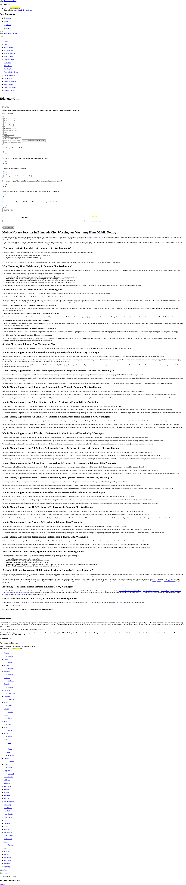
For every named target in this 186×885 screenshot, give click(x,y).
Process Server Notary (22, 592)
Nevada (6, 798)
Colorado (7, 684)
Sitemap (2, 884)
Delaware (7, 696)
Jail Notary (7, 63)
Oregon (6, 826)
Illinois (6, 727)
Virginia (6, 854)
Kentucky (7, 752)
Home (6, 41)
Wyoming (7, 866)
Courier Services (9, 78)
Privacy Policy (8, 84)
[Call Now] (93, 870)
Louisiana (7, 758)
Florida (6, 702)
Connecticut (7, 690)
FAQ (5, 94)
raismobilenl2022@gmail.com (23, 10)
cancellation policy (170, 581)
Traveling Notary (9, 69)
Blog (5, 44)
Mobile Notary (8, 47)
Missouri (6, 789)
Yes (6, 151)
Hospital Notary (9, 59)
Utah (5, 848)
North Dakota (8, 817)
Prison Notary (8, 66)
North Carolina (8, 814)
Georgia (6, 709)
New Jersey (7, 805)
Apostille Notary (7, 592)
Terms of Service (9, 90)
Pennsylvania (8, 829)
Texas (5, 842)
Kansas (6, 746)
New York (7, 811)
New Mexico (8, 808)
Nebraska (7, 795)
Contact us (119, 602)
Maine (6, 764)
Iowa (5, 740)
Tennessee (11, 845)
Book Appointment (8, 227)
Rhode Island (8, 832)
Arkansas (7, 671)
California (7, 678)
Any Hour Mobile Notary (94, 237)
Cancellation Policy (10, 87)
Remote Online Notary (11, 72)
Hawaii (6, 715)
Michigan (7, 780)
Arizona (6, 665)
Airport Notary (8, 56)
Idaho (5, 721)
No (6, 153)
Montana (6, 792)
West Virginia (8, 860)
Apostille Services (9, 53)
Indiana (6, 733)
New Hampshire (9, 801)
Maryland (7, 771)
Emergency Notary (10, 75)
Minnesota (7, 783)
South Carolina (8, 836)
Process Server (8, 50)
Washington (7, 857)
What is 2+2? (25, 217)
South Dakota (8, 839)
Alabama (6, 653)
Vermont (6, 851)
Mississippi (7, 786)
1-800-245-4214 (15, 8)
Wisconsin (7, 863)
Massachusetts (8, 777)
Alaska (6, 659)
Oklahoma (7, 823)
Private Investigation (10, 81)
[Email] (93, 873)
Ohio (5, 820)
